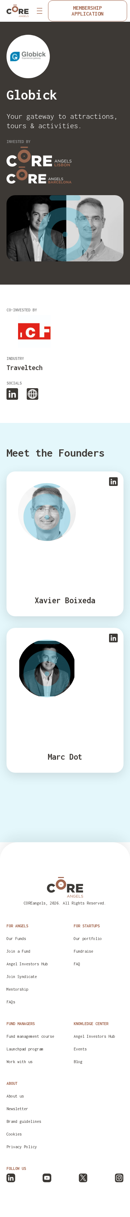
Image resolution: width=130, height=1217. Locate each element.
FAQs (10, 1002)
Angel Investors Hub (27, 964)
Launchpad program (24, 1049)
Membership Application (87, 11)
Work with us (19, 1061)
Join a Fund (18, 951)
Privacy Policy (21, 1147)
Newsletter (17, 1109)
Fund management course (30, 1036)
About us (15, 1096)
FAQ (77, 964)
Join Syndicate (21, 976)
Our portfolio (88, 938)
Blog (78, 1061)
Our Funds (16, 938)
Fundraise (83, 951)
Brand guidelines (23, 1121)
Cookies (14, 1134)
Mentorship (17, 989)
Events (80, 1049)
